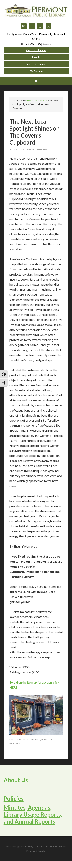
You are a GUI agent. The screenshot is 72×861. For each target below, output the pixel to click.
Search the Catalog (36, 63)
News (44, 739)
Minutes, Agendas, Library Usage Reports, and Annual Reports (33, 814)
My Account (36, 70)
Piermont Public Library (36, 13)
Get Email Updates (36, 50)
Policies (14, 798)
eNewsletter (32, 739)
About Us (16, 779)
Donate (36, 57)
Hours (47, 44)
